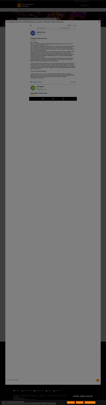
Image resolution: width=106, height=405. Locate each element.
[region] (53, 402)
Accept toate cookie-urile (90, 402)
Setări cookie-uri (71, 402)
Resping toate (79, 402)
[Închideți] (104, 402)
